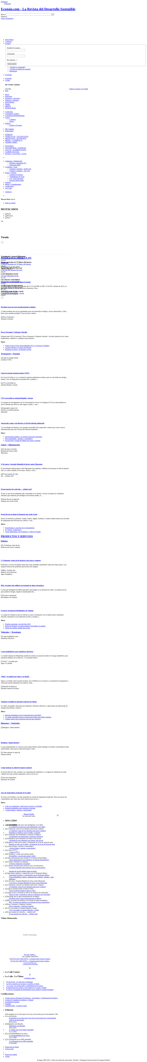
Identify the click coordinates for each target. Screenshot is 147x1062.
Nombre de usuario (13, 48)
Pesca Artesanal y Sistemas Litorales (14, 332)
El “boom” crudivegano (13, 530)
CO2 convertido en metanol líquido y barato (17, 398)
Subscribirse (9, 40)
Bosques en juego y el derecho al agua (18, 349)
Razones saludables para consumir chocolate (20, 808)
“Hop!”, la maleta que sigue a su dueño (15, 676)
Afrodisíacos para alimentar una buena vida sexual (26, 840)
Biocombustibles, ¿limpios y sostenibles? (19, 439)
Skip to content (10, 203)
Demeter (8, 1004)
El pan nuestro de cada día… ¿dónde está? (16, 489)
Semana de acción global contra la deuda (16, 282)
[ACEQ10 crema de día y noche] (12, 293)
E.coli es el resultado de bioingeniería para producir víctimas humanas (29, 990)
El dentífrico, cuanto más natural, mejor (22, 856)
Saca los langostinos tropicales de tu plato (16, 793)
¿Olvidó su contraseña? (17, 67)
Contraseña (11, 54)
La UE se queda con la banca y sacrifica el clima (22, 984)
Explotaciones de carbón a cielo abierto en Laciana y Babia (26, 988)
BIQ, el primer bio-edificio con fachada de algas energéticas (22, 585)
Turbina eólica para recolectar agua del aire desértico (23, 719)
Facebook (8, 75)
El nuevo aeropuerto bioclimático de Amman (17, 611)
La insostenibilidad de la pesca (19, 1035)
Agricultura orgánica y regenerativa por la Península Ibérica (29, 875)
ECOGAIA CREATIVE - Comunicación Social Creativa (30, 961)
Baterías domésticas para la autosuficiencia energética (23, 715)
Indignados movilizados (17, 1026)
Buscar (3, 14)
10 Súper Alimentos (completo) (19, 864)
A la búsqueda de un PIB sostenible (21, 1041)
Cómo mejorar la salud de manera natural (16, 768)
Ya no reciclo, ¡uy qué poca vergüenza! (19, 982)
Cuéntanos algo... (30, 978)
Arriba (7, 1056)
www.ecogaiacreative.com (29, 962)
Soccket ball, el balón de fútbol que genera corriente (22, 441)
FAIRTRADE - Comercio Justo (16, 1006)
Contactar (8, 41)
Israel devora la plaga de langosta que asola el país (19, 514)
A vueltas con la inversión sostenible (21, 1030)
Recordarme (11, 60)
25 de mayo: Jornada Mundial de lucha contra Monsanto (21, 464)
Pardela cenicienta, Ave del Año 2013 (18, 624)
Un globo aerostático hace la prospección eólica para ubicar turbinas (28, 717)
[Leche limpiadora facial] (10, 276)
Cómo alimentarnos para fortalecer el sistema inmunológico (29, 860)
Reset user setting (11, 1054)
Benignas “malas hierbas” (10, 743)
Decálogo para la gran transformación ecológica (18, 307)
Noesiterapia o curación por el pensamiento (19, 528)
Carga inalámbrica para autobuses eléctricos (17, 651)
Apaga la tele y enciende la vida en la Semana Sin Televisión (29, 894)
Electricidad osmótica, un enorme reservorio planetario (23, 437)
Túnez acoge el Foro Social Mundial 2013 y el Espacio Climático (27, 346)
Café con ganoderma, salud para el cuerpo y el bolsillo (23, 806)
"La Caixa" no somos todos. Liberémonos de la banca (24, 986)
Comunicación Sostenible (30, 964)
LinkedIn (8, 78)
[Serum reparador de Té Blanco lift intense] (16, 264)
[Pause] (8, 214)
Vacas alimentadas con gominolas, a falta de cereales (23, 532)
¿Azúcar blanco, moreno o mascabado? (18, 810)
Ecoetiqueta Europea (12, 1002)
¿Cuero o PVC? (14, 852)
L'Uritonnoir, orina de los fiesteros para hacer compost (21, 560)
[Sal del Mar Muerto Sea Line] (11, 270)
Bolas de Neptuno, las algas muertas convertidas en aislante (25, 626)
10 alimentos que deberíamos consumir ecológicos (26, 836)
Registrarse (13, 71)
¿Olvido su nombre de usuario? (20, 69)
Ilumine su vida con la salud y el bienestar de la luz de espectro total (32, 844)
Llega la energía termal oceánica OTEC (15, 373)
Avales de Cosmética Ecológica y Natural (19, 1000)
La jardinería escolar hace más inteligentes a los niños (27, 827)
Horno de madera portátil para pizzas (17, 628)
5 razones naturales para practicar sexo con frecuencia (27, 868)
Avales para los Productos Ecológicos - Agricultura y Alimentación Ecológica (31, 998)
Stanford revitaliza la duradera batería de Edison (19, 702)
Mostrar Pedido (29, 814)
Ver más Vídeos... (30, 954)
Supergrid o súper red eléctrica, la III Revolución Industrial (22, 423)
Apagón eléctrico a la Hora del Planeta (18, 348)
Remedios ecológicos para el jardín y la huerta (24, 833)
